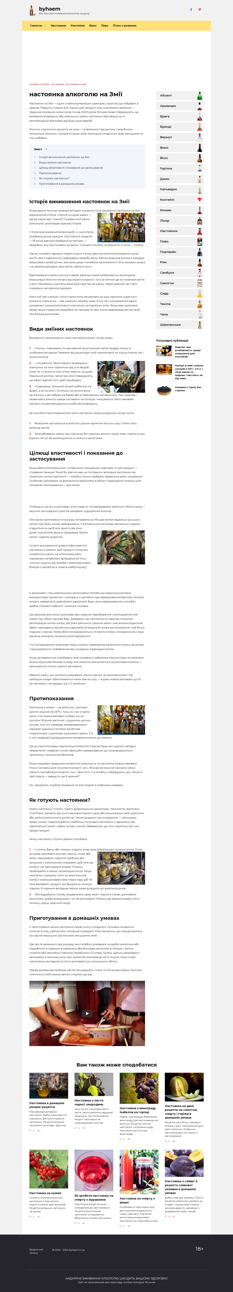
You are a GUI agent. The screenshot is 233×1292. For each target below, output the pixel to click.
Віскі (164, 158)
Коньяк (166, 210)
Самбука (167, 272)
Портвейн (168, 252)
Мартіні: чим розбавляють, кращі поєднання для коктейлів (188, 352)
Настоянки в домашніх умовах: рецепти (46, 1105)
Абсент (166, 95)
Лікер (164, 220)
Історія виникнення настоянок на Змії (64, 157)
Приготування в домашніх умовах (61, 183)
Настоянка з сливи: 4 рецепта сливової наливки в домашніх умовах (181, 1187)
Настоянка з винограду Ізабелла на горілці (138, 1110)
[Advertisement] (116, 59)
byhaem (49, 9)
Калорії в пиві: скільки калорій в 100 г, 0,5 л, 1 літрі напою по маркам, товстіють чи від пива (189, 372)
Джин (164, 179)
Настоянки (58, 25)
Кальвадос (168, 189)
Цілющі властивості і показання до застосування (71, 167)
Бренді (165, 127)
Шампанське (170, 325)
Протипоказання (50, 173)
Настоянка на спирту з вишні (137, 1200)
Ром (163, 262)
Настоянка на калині (45, 1193)
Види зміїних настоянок (55, 162)
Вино (93, 25)
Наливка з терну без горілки (188, 389)
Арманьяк (168, 106)
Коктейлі (167, 200)
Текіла (165, 304)
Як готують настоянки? (54, 178)
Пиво (104, 25)
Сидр (164, 293)
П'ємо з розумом (124, 25)
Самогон (36, 25)
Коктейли (78, 25)
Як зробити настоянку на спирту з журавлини (93, 1197)
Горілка (166, 168)
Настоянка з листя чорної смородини (88, 1102)
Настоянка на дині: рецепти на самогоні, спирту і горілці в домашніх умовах (181, 1111)
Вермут (166, 137)
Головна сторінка (39, 84)
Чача (164, 314)
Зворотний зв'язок (36, 1251)
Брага (164, 116)
